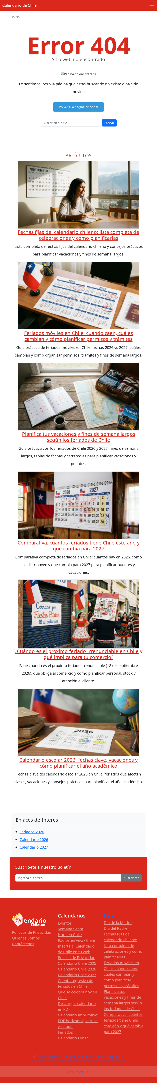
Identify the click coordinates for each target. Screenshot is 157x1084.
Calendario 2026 (34, 839)
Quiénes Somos (26, 938)
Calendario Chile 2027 (77, 974)
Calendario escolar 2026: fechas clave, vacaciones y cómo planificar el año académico (78, 763)
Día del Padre (115, 928)
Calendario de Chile (19, 5)
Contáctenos (23, 943)
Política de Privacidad (76, 957)
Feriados (65, 1032)
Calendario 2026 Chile (78, 1071)
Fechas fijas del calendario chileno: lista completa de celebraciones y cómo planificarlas (78, 235)
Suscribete (131, 878)
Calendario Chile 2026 (77, 969)
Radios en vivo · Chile (76, 940)
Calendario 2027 (34, 847)
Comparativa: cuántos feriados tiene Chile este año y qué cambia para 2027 (79, 545)
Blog (108, 915)
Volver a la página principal (78, 107)
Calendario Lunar (73, 1038)
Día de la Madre (118, 922)
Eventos (65, 923)
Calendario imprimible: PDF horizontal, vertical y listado (78, 1020)
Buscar (109, 123)
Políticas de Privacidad (31, 932)
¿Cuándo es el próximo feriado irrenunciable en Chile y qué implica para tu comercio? (78, 654)
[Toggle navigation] (152, 5)
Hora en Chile (70, 934)
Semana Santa (70, 928)
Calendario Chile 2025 (77, 963)
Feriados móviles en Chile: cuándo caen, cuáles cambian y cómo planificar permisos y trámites (78, 336)
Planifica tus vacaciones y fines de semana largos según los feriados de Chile (78, 437)
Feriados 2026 (32, 831)
